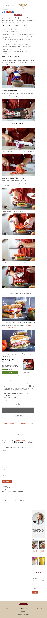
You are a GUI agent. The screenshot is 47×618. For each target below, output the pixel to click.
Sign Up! (20, 610)
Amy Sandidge (7, 361)
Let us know (17, 410)
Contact (40, 610)
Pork (21, 415)
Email (3, 475)
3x (33, 386)
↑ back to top (23, 604)
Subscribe (35, 592)
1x (29, 386)
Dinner (17, 415)
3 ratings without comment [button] (20, 440)
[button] (2, 369)
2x (31, 386)
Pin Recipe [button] (27, 372)
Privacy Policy (7, 610)
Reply (3, 493)
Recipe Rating (4, 465)
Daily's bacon (15, 95)
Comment (4, 450)
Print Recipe (10, 372)
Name (3, 469)
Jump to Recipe (19, 14)
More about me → (38, 534)
